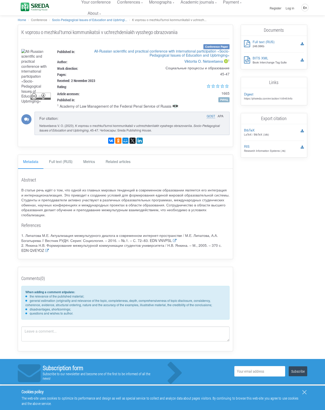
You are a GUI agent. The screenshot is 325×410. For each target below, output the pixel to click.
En (305, 7)
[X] (132, 141)
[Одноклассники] (118, 141)
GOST (211, 116)
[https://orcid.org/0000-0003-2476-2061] (226, 61)
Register (275, 8)
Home (22, 20)
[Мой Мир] (125, 141)
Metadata (30, 161)
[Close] (304, 392)
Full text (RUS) (61, 161)
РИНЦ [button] (224, 100)
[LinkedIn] (140, 141)
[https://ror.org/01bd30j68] (175, 106)
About (93, 13)
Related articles (118, 161)
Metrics (89, 161)
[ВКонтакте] (111, 141)
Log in (290, 8)
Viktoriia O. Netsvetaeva (203, 61)
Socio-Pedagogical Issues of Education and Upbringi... (89, 20)
